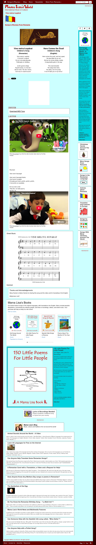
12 (41, 342)
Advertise (19, 543)
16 (46, 342)
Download (10, 285)
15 (45, 342)
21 (52, 342)
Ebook (11, 337)
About (5, 543)
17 (47, 342)
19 (50, 342)
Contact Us (12, 543)
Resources (27, 543)
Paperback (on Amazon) (16, 339)
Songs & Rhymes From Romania (17, 25)
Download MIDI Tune (17, 111)
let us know (16, 154)
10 (38, 342)
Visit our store (12, 311)
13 (42, 342)
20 (51, 342)
